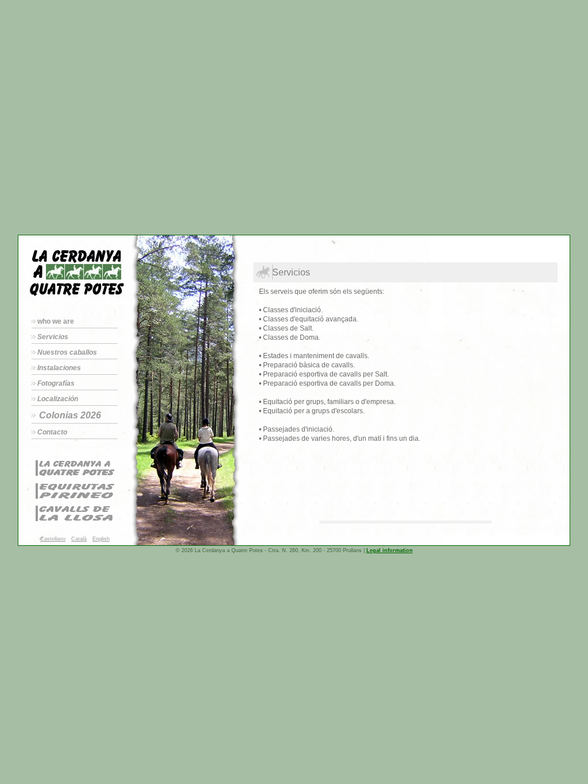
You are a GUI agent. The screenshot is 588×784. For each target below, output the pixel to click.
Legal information (389, 550)
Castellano (52, 539)
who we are (55, 321)
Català (79, 539)
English (101, 539)
